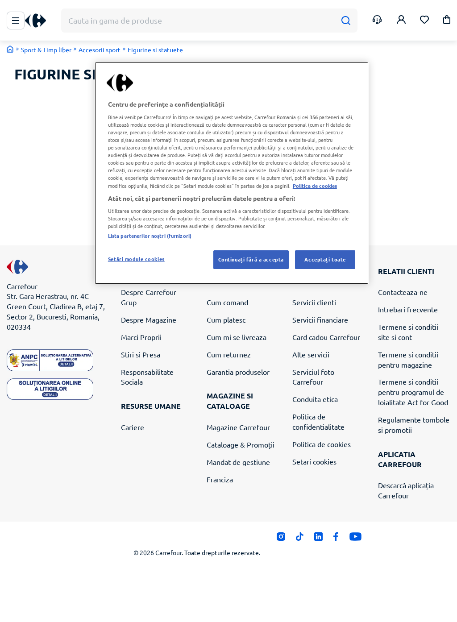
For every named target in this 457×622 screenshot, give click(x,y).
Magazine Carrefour (238, 427)
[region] (232, 173)
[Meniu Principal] (16, 20)
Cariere (132, 427)
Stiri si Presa (140, 354)
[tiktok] (299, 539)
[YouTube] (355, 539)
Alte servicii (310, 354)
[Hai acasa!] (10, 49)
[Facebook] (335, 539)
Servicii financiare (320, 319)
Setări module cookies (136, 258)
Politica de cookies (321, 444)
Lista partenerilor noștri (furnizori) (149, 235)
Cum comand (227, 302)
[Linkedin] (318, 539)
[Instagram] (281, 539)
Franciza (220, 479)
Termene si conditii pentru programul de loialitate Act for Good (413, 391)
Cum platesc (226, 319)
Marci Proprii (141, 336)
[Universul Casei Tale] (39, 20)
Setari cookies (314, 461)
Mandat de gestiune (238, 461)
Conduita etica (315, 398)
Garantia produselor (238, 371)
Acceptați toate (325, 259)
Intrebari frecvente (408, 309)
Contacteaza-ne (403, 291)
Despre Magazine (148, 319)
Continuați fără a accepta (251, 259)
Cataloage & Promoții (240, 444)
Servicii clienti (314, 302)
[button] (446, 21)
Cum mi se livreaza (236, 336)
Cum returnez (229, 354)
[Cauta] (345, 20)
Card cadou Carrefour (326, 336)
